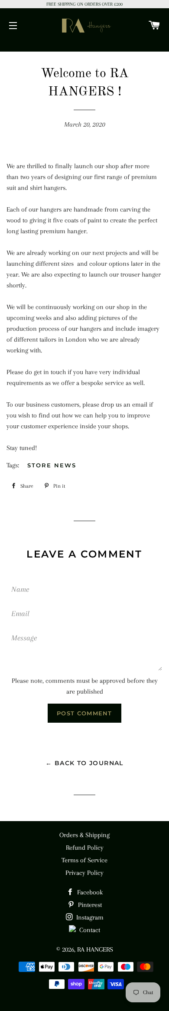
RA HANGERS (95, 949)
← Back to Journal (85, 763)
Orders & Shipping (84, 835)
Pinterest (89, 905)
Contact (88, 930)
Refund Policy (85, 847)
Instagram (89, 917)
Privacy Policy (84, 873)
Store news (51, 465)
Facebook (89, 892)
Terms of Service (84, 860)
